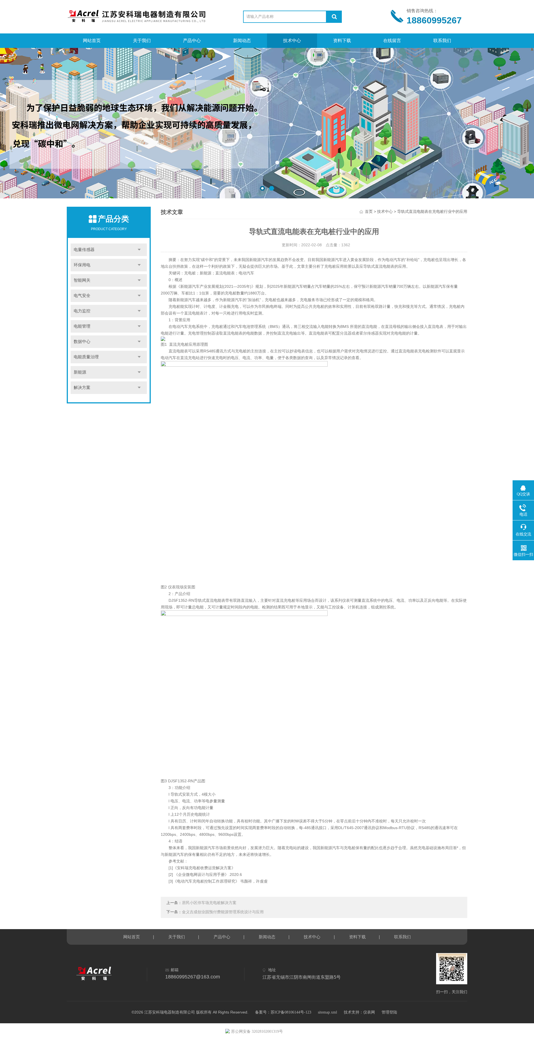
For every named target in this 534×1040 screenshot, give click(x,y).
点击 (139, 249)
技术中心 (292, 40)
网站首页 (92, 40)
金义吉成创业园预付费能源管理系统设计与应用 (223, 912)
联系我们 (442, 40)
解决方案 (82, 387)
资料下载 (342, 40)
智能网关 (82, 280)
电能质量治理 (86, 357)
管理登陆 (389, 1012)
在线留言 (392, 40)
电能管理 (82, 326)
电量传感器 (84, 249)
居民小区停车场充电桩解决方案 (209, 903)
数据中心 (82, 341)
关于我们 (142, 40)
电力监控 (82, 311)
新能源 (80, 372)
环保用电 (82, 265)
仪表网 (369, 1012)
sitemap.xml (327, 1012)
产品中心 (192, 40)
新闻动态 (242, 40)
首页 (369, 212)
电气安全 (82, 295)
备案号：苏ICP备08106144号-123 (283, 1012)
